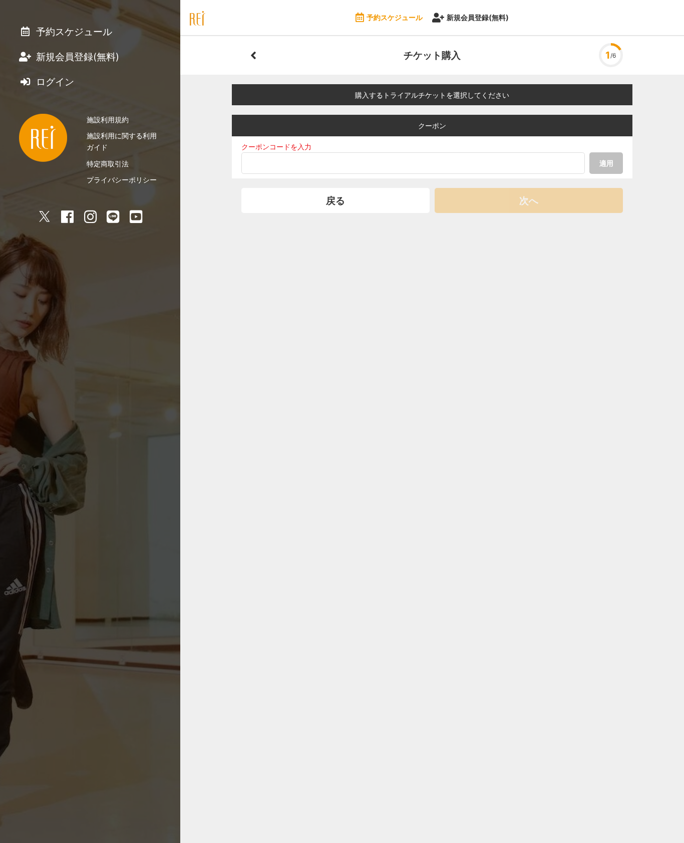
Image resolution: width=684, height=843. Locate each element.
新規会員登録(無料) (478, 17)
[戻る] (253, 55)
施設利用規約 (108, 119)
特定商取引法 (108, 163)
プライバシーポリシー (122, 179)
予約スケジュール (395, 17)
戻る (335, 200)
